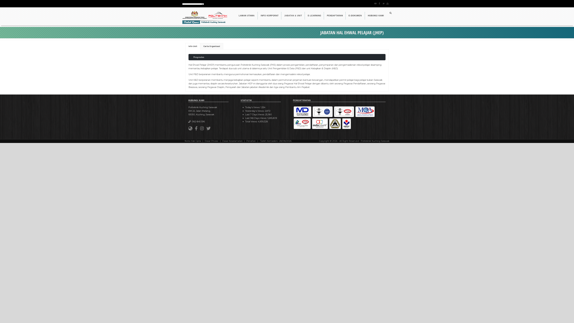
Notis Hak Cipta (193, 141)
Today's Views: (253, 107)
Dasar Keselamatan (232, 141)
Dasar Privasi (212, 141)
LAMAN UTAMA (247, 16)
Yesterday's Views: (255, 111)
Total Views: (251, 121)
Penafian (251, 141)
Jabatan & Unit (293, 16)
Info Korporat (270, 16)
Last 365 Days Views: (256, 118)
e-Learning (314, 16)
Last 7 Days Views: (255, 114)
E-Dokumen (355, 16)
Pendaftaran (335, 16)
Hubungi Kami (376, 16)
